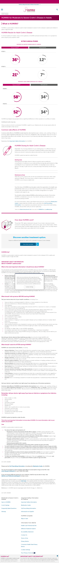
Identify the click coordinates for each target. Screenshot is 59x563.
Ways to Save (24, 518)
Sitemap (3, 511)
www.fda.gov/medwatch (8, 471)
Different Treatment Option (28, 528)
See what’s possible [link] (28, 244)
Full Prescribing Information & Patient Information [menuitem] (29, 4)
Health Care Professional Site (28, 525)
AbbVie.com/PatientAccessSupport (10, 476)
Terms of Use (24, 538)
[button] (57, 9)
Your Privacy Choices (26, 553)
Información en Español (27, 511)
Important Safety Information (17, 141)
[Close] (42, 275)
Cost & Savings (5, 505)
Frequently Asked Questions (8, 508)
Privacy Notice (25, 541)
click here (23, 481)
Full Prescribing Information (17, 466)
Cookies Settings (25, 549)
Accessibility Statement (27, 531)
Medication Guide (37, 466)
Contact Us (24, 535)
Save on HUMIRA (5, 502)
